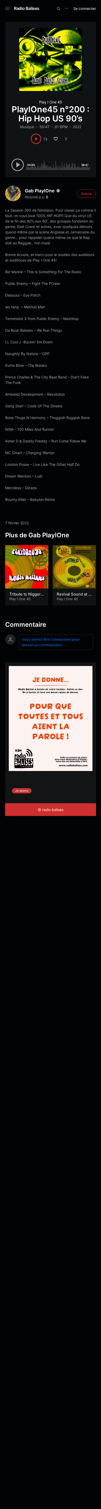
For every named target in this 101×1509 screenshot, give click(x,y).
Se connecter (84, 8)
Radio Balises (26, 8)
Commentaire (25, 624)
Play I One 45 (50, 102)
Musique (27, 127)
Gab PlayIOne (39, 190)
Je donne (21, 791)
